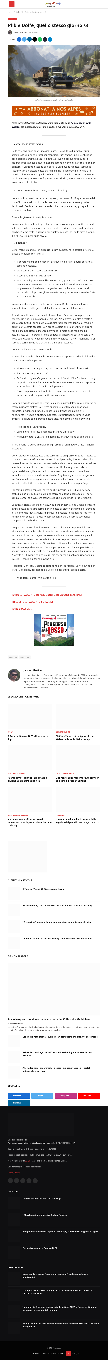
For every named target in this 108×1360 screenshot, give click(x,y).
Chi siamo (35, 1353)
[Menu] (11, 4)
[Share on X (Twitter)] (24, 39)
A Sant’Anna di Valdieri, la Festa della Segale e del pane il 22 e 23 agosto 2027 (77, 821)
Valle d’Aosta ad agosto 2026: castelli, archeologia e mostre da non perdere (57, 1054)
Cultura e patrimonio (65, 774)
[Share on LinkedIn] (29, 39)
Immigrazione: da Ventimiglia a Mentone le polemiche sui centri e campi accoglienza (61, 1325)
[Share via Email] (34, 39)
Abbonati (46, 1353)
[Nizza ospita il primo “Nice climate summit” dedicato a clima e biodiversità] (14, 1278)
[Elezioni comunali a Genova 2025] (14, 1252)
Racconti (12, 19)
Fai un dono (58, 1353)
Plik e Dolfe (24, 657)
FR (68, 1353)
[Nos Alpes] (54, 4)
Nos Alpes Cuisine (63, 732)
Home (10, 12)
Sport (10, 732)
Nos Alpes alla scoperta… (18, 815)
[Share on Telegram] (50, 39)
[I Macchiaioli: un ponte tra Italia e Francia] (14, 1219)
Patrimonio (60, 815)
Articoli (16, 12)
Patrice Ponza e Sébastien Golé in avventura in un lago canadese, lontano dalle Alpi (30, 822)
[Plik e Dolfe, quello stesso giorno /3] (54, 96)
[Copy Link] (45, 39)
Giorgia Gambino (16, 1023)
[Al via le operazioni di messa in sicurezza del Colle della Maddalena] (54, 989)
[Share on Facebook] (19, 39)
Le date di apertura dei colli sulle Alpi (42, 1198)
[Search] (97, 4)
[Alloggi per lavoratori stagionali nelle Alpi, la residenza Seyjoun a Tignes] (14, 1236)
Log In (76, 1353)
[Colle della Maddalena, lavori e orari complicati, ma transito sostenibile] (14, 1041)
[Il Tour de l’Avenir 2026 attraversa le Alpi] (30, 716)
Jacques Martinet (20, 32)
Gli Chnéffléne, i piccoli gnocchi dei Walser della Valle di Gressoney (75, 738)
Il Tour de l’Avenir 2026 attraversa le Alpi (28, 738)
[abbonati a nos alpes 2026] (54, 115)
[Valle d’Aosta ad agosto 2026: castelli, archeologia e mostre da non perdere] (14, 1057)
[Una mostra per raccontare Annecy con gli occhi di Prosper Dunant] (78, 757)
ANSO (28, 1161)
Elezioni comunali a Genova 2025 (40, 1248)
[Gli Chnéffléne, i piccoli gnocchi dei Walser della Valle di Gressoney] (78, 716)
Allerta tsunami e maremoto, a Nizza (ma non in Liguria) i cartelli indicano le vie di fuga (57, 1069)
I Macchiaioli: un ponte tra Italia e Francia (45, 1215)
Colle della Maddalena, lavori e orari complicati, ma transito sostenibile (60, 1036)
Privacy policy (14, 1172)
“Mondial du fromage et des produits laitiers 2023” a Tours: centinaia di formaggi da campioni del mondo (60, 1308)
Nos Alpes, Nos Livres (17, 774)
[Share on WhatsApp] (40, 39)
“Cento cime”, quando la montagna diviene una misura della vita (27, 779)
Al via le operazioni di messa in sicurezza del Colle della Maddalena (49, 1019)
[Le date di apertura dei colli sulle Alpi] (14, 1203)
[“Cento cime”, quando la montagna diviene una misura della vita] (30, 757)
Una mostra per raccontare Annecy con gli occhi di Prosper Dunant (77, 779)
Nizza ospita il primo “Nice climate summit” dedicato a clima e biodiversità (55, 1275)
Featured (13, 657)
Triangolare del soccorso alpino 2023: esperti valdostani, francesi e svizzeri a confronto (57, 1292)
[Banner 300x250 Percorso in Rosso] (54, 644)
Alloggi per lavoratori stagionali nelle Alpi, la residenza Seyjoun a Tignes (60, 1231)
